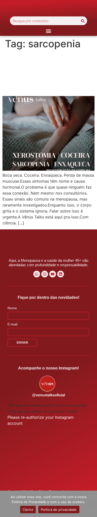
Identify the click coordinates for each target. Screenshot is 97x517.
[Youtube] (52, 274)
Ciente (28, 510)
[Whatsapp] (36, 274)
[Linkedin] (60, 274)
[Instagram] (44, 274)
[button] (49, 31)
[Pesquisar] (82, 20)
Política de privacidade (59, 510)
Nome (12, 308)
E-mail (12, 324)
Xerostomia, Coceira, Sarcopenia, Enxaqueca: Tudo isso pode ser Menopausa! (47, 72)
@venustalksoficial (48, 395)
